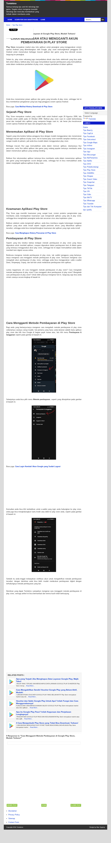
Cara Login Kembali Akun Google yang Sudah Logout (37, 466)
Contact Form (13, 822)
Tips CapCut (88, 133)
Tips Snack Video (90, 179)
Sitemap (11, 818)
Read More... (30, 686)
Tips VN (86, 191)
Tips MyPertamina (90, 158)
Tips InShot (87, 146)
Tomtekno (11, 3)
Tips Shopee (88, 176)
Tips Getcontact (89, 139)
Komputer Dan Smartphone (26, 19)
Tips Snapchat (88, 182)
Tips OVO (87, 164)
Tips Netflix (87, 161)
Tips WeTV (87, 197)
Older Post (76, 805)
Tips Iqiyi (86, 152)
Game (43, 19)
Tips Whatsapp (89, 201)
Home (10, 19)
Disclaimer (12, 811)
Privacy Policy (14, 815)
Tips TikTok (87, 188)
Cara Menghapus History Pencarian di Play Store (35, 233)
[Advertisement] (43, 183)
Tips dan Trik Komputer (92, 207)
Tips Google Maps (90, 143)
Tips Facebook (89, 136)
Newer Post (12, 805)
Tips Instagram (89, 149)
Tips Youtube (88, 204)
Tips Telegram (88, 185)
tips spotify (87, 210)
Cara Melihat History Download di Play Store (33, 107)
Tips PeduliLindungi (90, 167)
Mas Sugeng (101, 827)
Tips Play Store (89, 170)
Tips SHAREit (88, 173)
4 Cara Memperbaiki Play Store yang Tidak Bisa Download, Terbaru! (47, 723)
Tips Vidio (87, 194)
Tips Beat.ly (88, 130)
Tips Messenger (89, 155)
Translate (92, 119)
